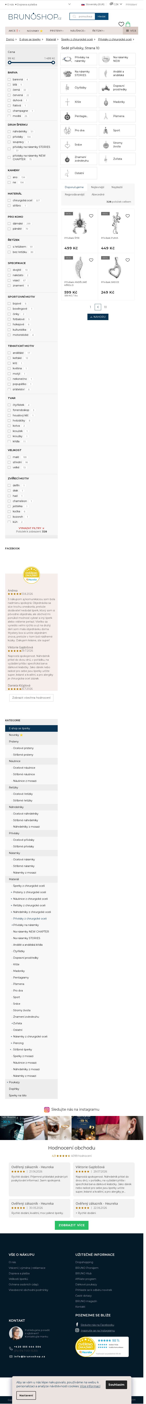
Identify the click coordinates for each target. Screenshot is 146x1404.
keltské (20, 358)
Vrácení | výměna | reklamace (27, 1268)
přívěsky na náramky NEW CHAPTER (29, 157)
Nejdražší (116, 187)
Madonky (18, 971)
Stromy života (21, 1010)
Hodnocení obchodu (71, 1148)
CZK (116, 4)
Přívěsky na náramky (25, 925)
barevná (20, 79)
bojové (19, 303)
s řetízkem (22, 246)
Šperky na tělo (18, 1095)
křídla (19, 441)
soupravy (21, 142)
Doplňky (14, 1088)
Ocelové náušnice (23, 767)
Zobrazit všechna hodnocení (31, 697)
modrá (20, 116)
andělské (21, 352)
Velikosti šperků (18, 1279)
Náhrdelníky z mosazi (26, 826)
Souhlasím (116, 1384)
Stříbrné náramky (23, 866)
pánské (20, 228)
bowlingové (22, 308)
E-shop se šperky (19, 728)
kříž (17, 363)
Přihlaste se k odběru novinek (93, 1290)
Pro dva (17, 990)
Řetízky (13, 787)
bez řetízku (23, 252)
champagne (23, 110)
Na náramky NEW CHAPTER (30, 931)
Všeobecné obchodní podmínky (28, 1290)
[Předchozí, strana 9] (98, 307)
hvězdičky (21, 420)
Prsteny (14, 741)
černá (19, 89)
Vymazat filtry (30, 528)
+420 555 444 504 (27, 1346)
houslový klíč (23, 415)
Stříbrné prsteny (22, 754)
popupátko (22, 384)
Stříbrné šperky (22, 1049)
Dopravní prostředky (25, 957)
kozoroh (20, 516)
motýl (19, 373)
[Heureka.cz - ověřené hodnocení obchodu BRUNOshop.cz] (102, 1347)
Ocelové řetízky (22, 794)
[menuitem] (14, 31)
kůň (17, 522)
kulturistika (22, 329)
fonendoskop (23, 410)
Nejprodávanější (74, 194)
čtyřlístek (21, 404)
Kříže (15, 964)
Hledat (102, 16)
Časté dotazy (83, 1295)
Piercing (18, 1043)
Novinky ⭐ (16, 735)
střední (20, 462)
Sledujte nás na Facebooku (97, 1325)
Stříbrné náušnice (23, 774)
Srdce (16, 1003)
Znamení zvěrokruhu (25, 1016)
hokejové (21, 324)
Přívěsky (14, 833)
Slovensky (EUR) (94, 4)
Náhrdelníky (16, 807)
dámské (21, 223)
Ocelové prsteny (23, 748)
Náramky (14, 853)
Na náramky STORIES (26, 938)
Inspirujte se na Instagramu (98, 1330)
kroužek (20, 431)
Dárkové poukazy (86, 1284)
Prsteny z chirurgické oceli (29, 892)
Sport (16, 997)
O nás (10, 4)
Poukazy (14, 1082)
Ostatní (17, 1030)
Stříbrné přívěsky (23, 846)
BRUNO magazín (86, 1301)
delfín (19, 485)
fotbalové (21, 319)
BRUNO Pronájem (86, 1268)
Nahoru (99, 316)
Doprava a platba (27, 4)
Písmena (18, 984)
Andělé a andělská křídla (27, 944)
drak (18, 490)
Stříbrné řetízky (22, 800)
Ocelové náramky (23, 859)
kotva (19, 425)
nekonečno (22, 378)
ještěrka (20, 506)
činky (18, 314)
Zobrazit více (72, 1225)
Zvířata (17, 1023)
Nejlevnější (97, 187)
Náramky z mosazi (24, 872)
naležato (20, 275)
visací (19, 280)
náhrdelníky (23, 131)
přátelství (21, 389)
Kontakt (80, 1306)
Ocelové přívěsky (23, 839)
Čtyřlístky (18, 951)
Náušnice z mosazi (24, 781)
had (17, 496)
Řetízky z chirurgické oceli (28, 905)
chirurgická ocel (26, 200)
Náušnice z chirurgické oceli (30, 898)
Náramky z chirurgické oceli (29, 1036)
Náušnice (14, 761)
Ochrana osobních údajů (23, 1284)
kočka (19, 511)
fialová (19, 105)
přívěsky (21, 136)
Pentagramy (20, 977)
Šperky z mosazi (22, 1056)
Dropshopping (84, 1262)
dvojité (20, 269)
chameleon (22, 501)
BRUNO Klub (83, 1273)
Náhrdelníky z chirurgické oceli (31, 912)
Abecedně (98, 194)
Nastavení (26, 1395)
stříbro (19, 205)
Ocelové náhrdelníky (25, 813)
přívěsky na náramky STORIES (31, 148)
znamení (21, 285)
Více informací (90, 1386)
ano (19, 177)
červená (21, 95)
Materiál (14, 879)
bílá (17, 84)
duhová (20, 100)
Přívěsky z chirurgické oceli (29, 918)
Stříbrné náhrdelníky (25, 820)
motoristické (23, 334)
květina (20, 368)
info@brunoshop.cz (30, 1356)
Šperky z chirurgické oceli (28, 885)
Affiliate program (85, 1279)
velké (19, 467)
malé (20, 457)
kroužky (20, 436)
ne (18, 182)
